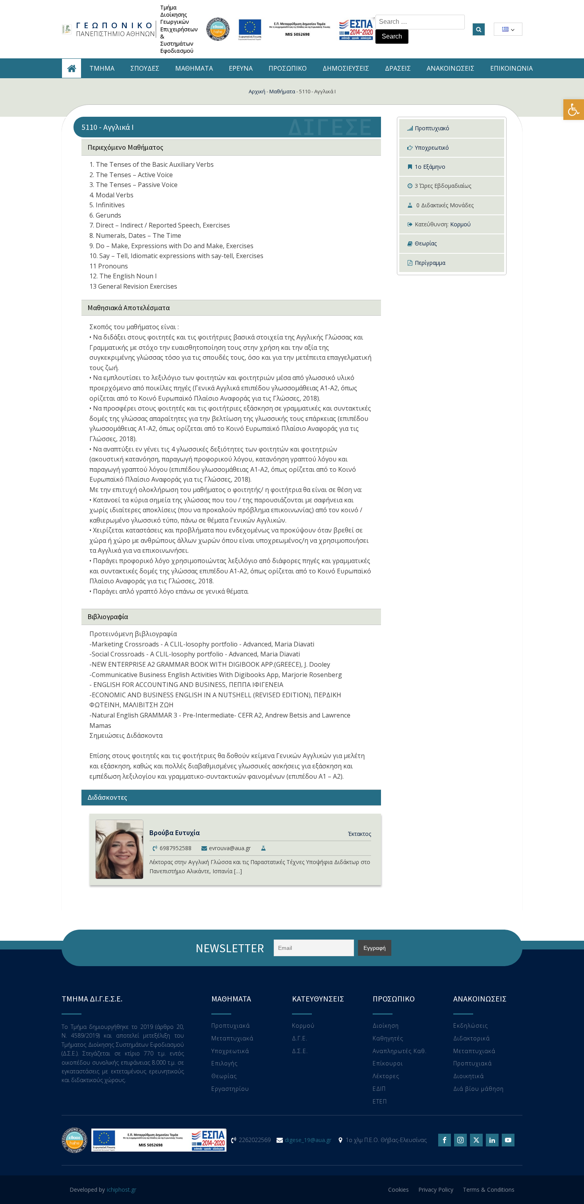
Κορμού (460, 224)
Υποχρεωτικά (230, 1051)
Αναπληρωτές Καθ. (400, 1051)
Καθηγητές (388, 1038)
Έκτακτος (359, 833)
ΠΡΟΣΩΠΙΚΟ (288, 68)
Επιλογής (224, 1063)
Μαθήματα (282, 91)
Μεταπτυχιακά (232, 1038)
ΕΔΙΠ (379, 1089)
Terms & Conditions (488, 1189)
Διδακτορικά (471, 1038)
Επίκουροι (388, 1063)
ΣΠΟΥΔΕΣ (144, 68)
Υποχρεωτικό (432, 147)
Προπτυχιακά (230, 1026)
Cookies (398, 1189)
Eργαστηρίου (230, 1089)
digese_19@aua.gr (308, 1140)
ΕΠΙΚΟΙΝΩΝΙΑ (511, 68)
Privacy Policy (435, 1189)
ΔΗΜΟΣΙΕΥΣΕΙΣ (346, 68)
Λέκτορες (386, 1076)
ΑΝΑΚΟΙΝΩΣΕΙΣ (450, 68)
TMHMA (101, 68)
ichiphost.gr (121, 1189)
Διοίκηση (386, 1026)
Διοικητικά (468, 1076)
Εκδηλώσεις (470, 1026)
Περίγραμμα (430, 262)
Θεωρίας (426, 243)
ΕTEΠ (380, 1101)
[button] (573, 109)
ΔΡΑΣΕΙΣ (398, 68)
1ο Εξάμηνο (430, 166)
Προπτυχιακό (432, 128)
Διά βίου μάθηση (478, 1089)
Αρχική (257, 91)
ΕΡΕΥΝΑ (241, 68)
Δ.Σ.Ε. (300, 1051)
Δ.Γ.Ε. (299, 1038)
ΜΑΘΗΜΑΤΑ (194, 68)
